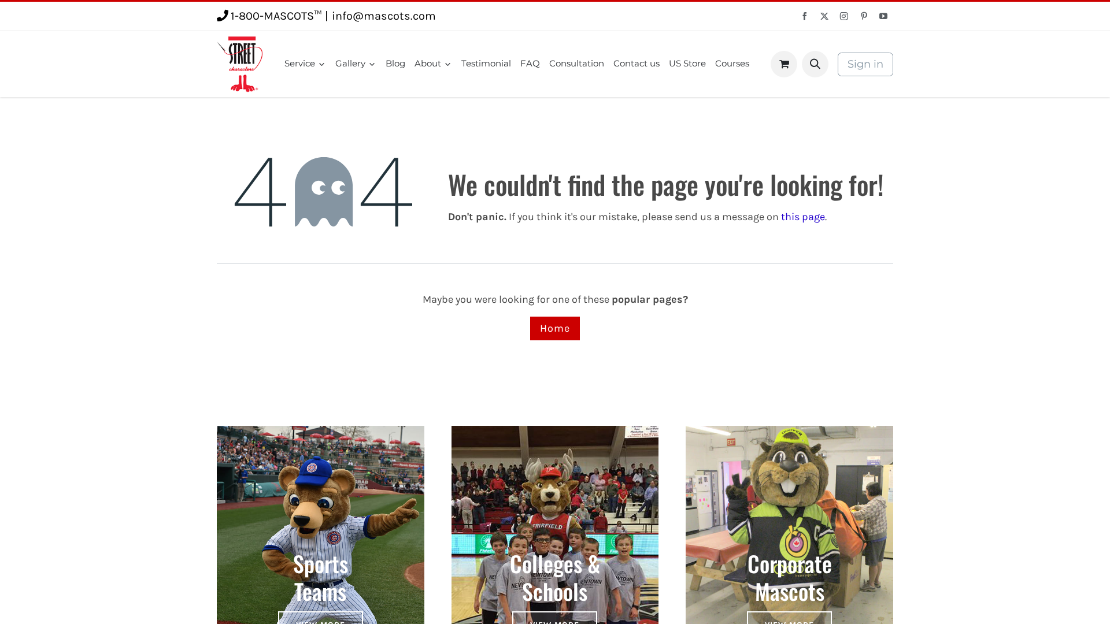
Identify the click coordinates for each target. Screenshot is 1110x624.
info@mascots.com (384, 16)
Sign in (865, 64)
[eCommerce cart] (784, 64)
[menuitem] (305, 64)
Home (555, 328)
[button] (815, 64)
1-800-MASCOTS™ (276, 16)
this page (803, 216)
